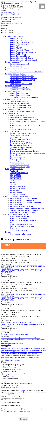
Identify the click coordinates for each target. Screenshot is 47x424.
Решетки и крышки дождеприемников (24, 210)
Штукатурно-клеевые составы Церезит (24, 151)
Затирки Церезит (16, 161)
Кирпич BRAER (16, 38)
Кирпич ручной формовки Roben (22, 76)
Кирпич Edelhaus (16, 66)
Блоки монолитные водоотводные (22, 212)
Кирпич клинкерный (13, 62)
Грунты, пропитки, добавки (20, 139)
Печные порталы (16, 179)
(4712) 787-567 (11, 367)
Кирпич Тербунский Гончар (20, 56)
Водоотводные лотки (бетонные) (22, 200)
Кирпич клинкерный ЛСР (19, 64)
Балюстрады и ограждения (20, 216)
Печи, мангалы (15, 175)
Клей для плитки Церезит (19, 145)
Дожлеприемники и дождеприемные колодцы (27, 208)
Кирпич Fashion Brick (18, 54)
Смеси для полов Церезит (19, 165)
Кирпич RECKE (16, 48)
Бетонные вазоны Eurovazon (20, 234)
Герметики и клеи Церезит (20, 167)
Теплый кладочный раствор (20, 135)
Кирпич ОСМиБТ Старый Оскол (22, 42)
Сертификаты (19, 338)
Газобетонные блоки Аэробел (21, 84)
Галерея (37, 338)
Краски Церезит (16, 155)
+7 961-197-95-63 (15, 369)
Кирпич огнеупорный (13, 70)
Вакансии (32, 338)
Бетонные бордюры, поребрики (17, 103)
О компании (4, 338)
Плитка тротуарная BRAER (20, 95)
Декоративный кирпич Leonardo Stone (24, 119)
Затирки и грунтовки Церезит (21, 147)
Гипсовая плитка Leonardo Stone (22, 129)
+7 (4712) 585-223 (13, 14)
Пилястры (13, 228)
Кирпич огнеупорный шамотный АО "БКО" (26, 72)
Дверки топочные (16, 190)
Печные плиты (15, 177)
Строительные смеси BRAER (21, 143)
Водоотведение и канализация (16, 196)
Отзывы (26, 338)
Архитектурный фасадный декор (17, 214)
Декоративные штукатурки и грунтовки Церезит (28, 153)
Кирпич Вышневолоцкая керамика (23, 52)
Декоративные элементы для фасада (23, 220)
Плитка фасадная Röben (18, 115)
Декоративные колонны (18, 218)
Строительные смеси (13, 131)
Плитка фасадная (11, 113)
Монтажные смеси (17, 137)
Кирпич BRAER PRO (18, 40)
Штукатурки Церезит (18, 159)
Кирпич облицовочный (14, 36)
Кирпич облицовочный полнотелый (23, 60)
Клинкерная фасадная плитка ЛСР (22, 117)
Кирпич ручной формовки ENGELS (23, 78)
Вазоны (8, 232)
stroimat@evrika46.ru (7, 12)
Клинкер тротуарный (13, 99)
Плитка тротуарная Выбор (19, 94)
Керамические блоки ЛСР (19, 88)
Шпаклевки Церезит (17, 157)
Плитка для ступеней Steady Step (22, 111)
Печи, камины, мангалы (14, 169)
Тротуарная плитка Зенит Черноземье (24, 97)
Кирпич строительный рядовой (17, 68)
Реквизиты (11, 338)
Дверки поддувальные (18, 188)
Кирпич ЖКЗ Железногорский (21, 44)
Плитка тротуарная (12, 92)
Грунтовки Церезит (17, 163)
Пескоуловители (16, 204)
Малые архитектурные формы (21, 224)
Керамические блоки (13, 86)
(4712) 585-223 (11, 376)
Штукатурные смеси (17, 141)
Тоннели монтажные (17, 194)
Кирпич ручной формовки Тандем (22, 80)
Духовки (13, 183)
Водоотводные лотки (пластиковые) (23, 198)
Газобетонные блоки (13, 82)
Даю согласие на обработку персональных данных (17, 411)
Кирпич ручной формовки (15, 74)
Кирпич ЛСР (14, 46)
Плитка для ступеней (13, 109)
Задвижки (13, 185)
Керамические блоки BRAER (21, 90)
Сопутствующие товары (19, 173)
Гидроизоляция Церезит (19, 149)
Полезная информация (8, 339)
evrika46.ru (24, 390)
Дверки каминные (16, 192)
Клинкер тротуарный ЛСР (19, 101)
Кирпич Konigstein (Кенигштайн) (22, 50)
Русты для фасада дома (18, 230)
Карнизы (13, 222)
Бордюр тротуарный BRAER (20, 105)
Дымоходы (14, 171)
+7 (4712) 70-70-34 (12, 385)
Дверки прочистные (17, 186)
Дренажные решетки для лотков (22, 206)
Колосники (14, 181)
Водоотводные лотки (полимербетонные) (25, 202)
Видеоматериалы (20, 339)
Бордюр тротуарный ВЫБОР (20, 107)
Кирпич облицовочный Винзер (21, 58)
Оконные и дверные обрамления (22, 226)
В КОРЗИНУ (6, 280)
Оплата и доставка (31, 339)
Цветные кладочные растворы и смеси (24, 133)
